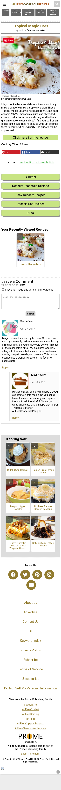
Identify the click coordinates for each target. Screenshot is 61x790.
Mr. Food (30, 718)
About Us (30, 603)
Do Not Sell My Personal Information (30, 688)
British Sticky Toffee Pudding (43, 544)
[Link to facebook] (13, 574)
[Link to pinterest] (37, 574)
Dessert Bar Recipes (31, 204)
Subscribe (30, 660)
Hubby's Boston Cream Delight (37, 162)
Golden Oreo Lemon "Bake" (43, 471)
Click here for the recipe (30, 137)
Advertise (30, 612)
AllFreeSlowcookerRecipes (30, 728)
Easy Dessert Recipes (30, 195)
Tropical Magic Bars (30, 264)
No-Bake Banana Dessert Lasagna (43, 507)
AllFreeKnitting (30, 714)
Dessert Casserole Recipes (30, 186)
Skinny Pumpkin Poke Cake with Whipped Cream (17, 546)
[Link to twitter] (25, 574)
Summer (30, 177)
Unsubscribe (30, 679)
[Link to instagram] (49, 574)
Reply (5, 367)
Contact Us (30, 622)
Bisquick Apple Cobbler (18, 507)
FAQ (31, 631)
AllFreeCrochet (30, 709)
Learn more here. (30, 753)
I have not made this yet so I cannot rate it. (29, 289)
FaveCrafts (30, 704)
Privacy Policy (30, 650)
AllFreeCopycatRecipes (30, 723)
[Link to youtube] (31, 585)
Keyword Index (30, 641)
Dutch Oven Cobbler (17, 470)
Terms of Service (30, 669)
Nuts (30, 213)
